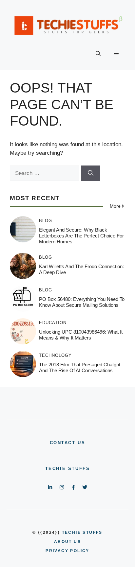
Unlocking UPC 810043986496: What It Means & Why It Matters (81, 334)
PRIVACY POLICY (67, 551)
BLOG (45, 220)
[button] (98, 53)
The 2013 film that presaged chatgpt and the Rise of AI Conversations (79, 367)
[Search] (90, 173)
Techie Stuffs (67, 468)
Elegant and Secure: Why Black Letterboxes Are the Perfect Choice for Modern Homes (81, 235)
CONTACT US (68, 442)
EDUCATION (53, 323)
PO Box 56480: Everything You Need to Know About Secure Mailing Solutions (82, 302)
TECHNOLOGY (55, 355)
